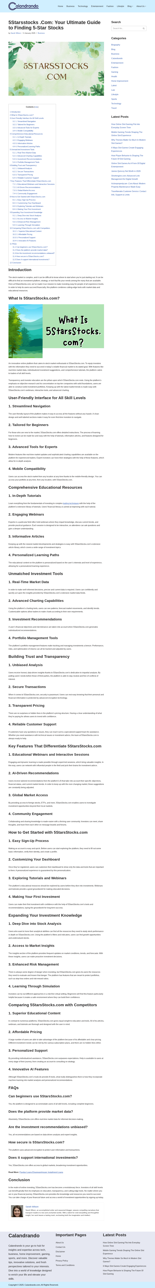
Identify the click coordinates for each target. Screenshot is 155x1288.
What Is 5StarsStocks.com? (22, 115)
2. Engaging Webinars (23, 140)
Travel (114, 108)
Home (60, 6)
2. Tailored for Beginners (24, 124)
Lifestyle (120, 6)
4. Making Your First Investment (27, 209)
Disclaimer (60, 1252)
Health (114, 76)
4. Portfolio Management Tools (26, 162)
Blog (113, 49)
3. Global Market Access (24, 190)
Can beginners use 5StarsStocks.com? (30, 247)
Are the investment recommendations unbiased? (33, 253)
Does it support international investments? (31, 259)
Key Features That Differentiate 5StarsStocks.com (30, 181)
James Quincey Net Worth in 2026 (126, 171)
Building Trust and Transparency (23, 165)
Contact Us (60, 1247)
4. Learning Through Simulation (26, 225)
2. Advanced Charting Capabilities (27, 156)
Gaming (114, 72)
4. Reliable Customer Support (26, 178)
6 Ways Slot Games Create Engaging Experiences (124, 1266)
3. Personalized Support (24, 237)
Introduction (15, 112)
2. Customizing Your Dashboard (27, 203)
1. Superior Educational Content (27, 231)
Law (113, 90)
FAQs (13, 244)
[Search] (144, 28)
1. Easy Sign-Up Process (24, 200)
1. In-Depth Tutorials (22, 137)
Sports (114, 99)
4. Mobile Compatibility (23, 131)
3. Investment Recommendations (27, 159)
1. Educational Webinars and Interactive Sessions (34, 184)
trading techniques (71, 503)
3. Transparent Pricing (23, 175)
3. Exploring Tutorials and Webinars (28, 206)
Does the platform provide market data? (30, 250)
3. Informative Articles (23, 143)
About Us (60, 1243)
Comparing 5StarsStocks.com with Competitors (30, 228)
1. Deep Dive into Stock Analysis (27, 215)
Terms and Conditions (65, 1265)
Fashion (110, 6)
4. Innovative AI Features (24, 241)
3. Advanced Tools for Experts (26, 128)
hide (36, 107)
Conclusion (15, 263)
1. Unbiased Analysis (22, 168)
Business (70, 6)
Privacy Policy (62, 1261)
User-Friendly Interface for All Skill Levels (27, 118)
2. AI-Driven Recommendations (26, 187)
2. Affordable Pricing (22, 234)
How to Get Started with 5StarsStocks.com (27, 197)
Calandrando (117, 58)
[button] (132, 6)
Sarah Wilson (16, 33)
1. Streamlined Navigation (24, 121)
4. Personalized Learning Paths (26, 146)
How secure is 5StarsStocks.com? (28, 256)
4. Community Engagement (25, 193)
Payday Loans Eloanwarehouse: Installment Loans (41, 1172)
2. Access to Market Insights (25, 219)
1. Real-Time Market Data (24, 153)
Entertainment (97, 6)
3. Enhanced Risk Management (26, 222)
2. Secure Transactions (23, 171)
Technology (83, 6)
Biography (115, 45)
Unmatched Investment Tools (22, 149)
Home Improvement (119, 81)
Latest (113, 85)
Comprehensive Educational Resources (26, 134)
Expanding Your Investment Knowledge (26, 212)
